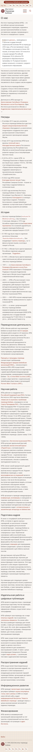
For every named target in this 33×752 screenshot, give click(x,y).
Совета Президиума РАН (9, 404)
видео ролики (11, 654)
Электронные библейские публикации (16, 2)
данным (12, 40)
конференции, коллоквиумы (10, 498)
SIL (8, 377)
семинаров (13, 544)
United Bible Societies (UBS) (20, 377)
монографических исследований (12, 475)
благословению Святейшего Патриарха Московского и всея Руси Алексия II (16, 267)
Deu (5, 5)
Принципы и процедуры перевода (12, 358)
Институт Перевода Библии (9, 11)
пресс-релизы (10, 694)
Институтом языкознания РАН (20, 441)
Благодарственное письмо (11, 180)
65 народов (24, 331)
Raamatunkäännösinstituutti (13, 238)
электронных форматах (9, 620)
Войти (3, 737)
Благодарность (18, 198)
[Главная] (3, 11)
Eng (2, 5)
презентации (15, 689)
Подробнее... (16, 253)
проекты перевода (18, 241)
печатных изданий (7, 618)
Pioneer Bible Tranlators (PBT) (11, 384)
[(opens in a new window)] (11, 5)
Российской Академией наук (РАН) (12, 395)
